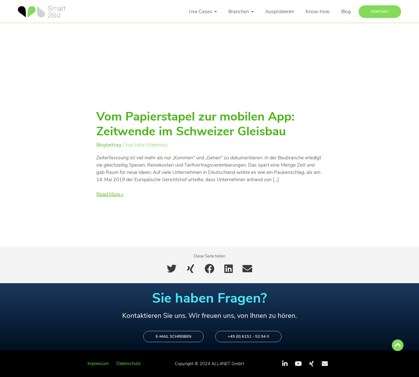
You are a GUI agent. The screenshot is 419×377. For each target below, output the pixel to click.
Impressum (98, 363)
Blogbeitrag (108, 145)
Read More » (109, 194)
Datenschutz (128, 363)
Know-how (318, 11)
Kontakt (380, 11)
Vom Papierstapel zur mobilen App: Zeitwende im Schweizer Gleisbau (195, 124)
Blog (346, 11)
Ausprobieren (279, 11)
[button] (203, 11)
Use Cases (200, 11)
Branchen (238, 11)
